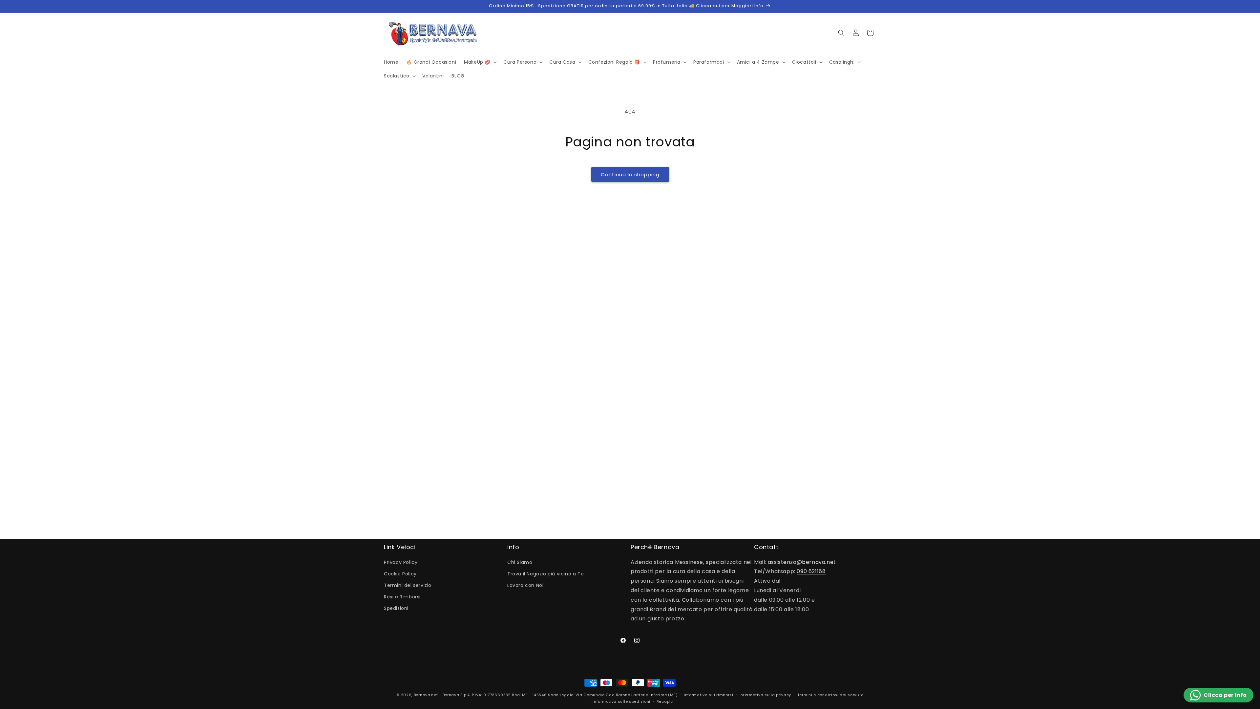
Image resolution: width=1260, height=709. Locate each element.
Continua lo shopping (630, 174)
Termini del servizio (407, 585)
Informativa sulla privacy (765, 695)
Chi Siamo (519, 562)
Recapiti (665, 701)
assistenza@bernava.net (802, 562)
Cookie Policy (400, 573)
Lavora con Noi (525, 585)
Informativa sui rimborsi (708, 695)
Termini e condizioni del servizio (830, 695)
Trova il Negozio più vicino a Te (545, 573)
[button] (479, 62)
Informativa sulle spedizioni (621, 701)
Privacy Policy (400, 562)
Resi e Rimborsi (402, 596)
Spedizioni (396, 608)
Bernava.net (426, 695)
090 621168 (811, 571)
